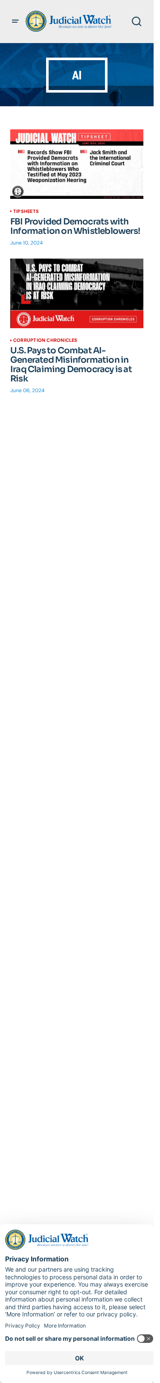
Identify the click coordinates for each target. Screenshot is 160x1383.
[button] (15, 21)
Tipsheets (26, 211)
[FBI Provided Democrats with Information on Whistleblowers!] (76, 164)
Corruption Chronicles (45, 340)
